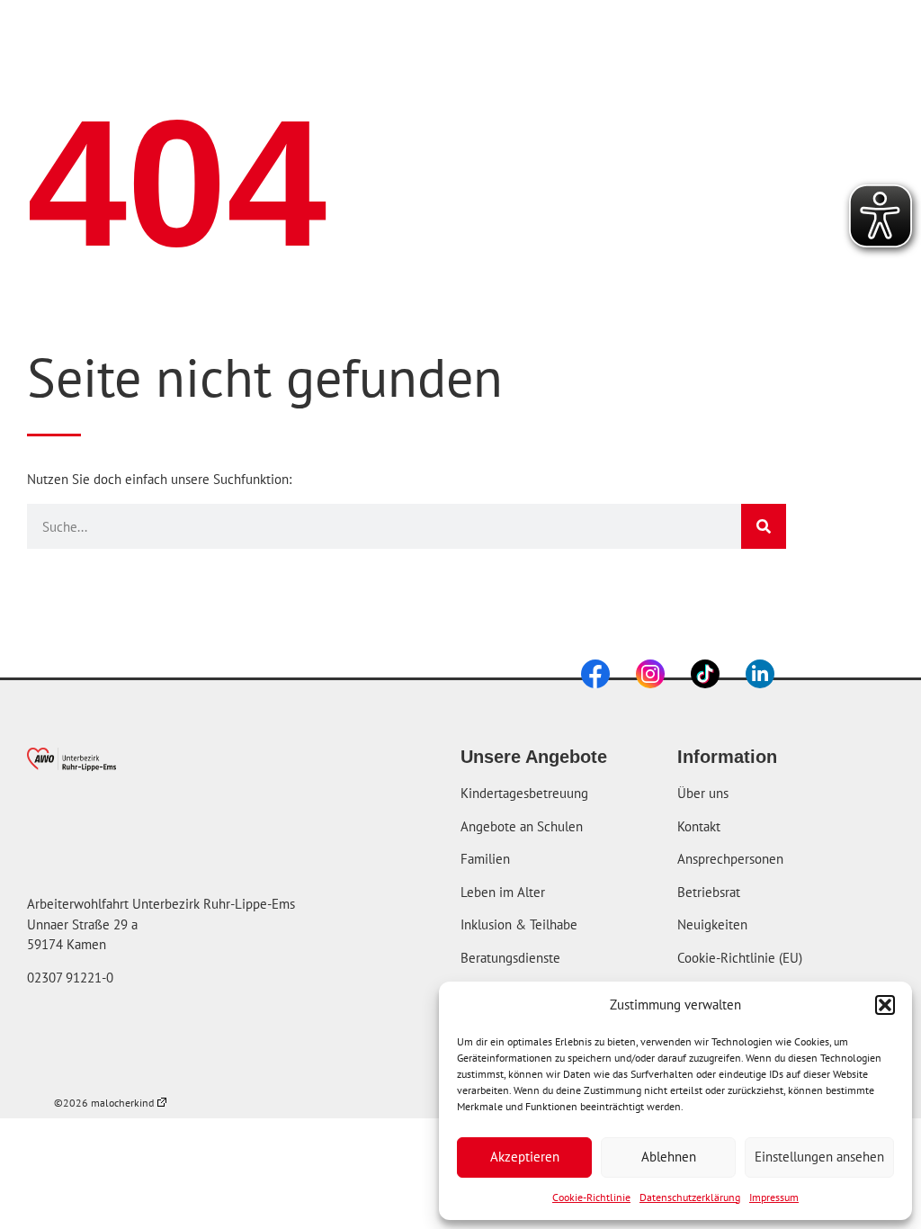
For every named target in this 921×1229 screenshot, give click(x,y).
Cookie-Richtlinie (591, 1197)
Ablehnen (668, 1156)
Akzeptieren (524, 1156)
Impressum (774, 1197)
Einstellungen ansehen (819, 1156)
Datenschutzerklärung (689, 1197)
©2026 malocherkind (104, 1102)
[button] (885, 1005)
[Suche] (763, 526)
